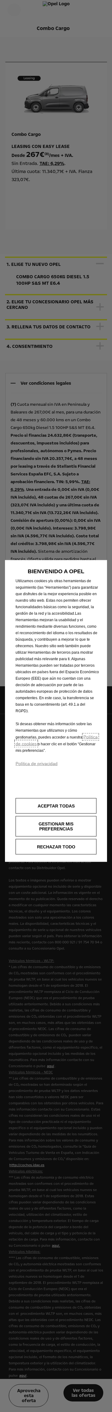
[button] (56, 826)
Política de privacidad (37, 763)
